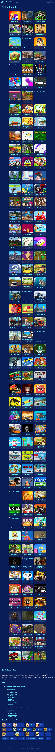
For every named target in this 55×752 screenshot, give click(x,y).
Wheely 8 (10, 699)
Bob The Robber (12, 695)
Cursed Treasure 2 (12, 702)
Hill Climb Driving (12, 694)
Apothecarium (11, 691)
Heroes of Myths (12, 697)
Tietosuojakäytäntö (30, 746)
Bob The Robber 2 (12, 692)
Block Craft (10, 704)
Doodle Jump (11, 700)
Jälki (38, 746)
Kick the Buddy (11, 689)
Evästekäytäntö (19, 746)
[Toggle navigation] (17, 2)
